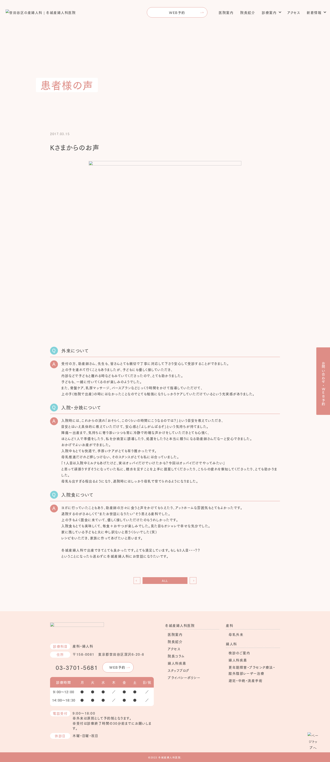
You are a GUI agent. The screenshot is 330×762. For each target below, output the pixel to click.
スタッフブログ (178, 670)
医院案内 (226, 12)
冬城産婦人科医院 (180, 625)
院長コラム (176, 656)
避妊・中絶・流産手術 (245, 680)
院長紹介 (247, 12)
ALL (165, 580)
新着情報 (314, 12)
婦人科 (231, 643)
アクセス (293, 12)
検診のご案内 (239, 652)
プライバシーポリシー (184, 677)
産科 (229, 625)
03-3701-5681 (77, 667)
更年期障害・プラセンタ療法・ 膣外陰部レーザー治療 (252, 670)
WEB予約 (177, 12)
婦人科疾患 (177, 663)
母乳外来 (236, 634)
